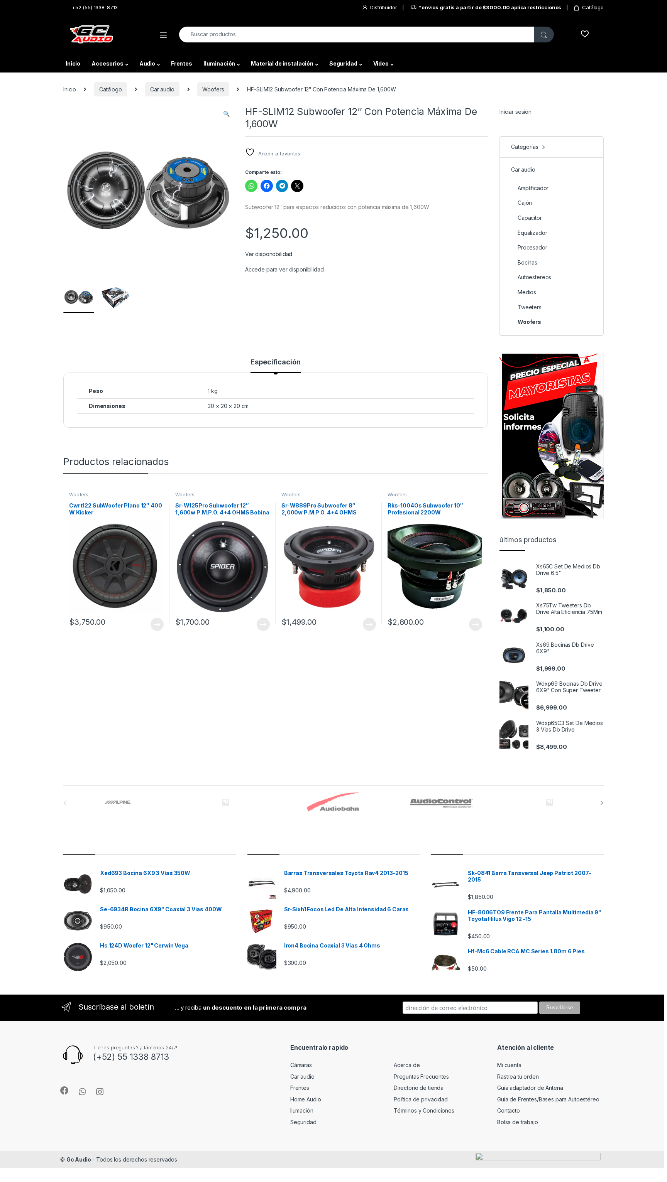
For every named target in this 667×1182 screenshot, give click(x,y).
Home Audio (305, 1099)
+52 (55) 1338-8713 (95, 7)
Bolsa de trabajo (517, 1122)
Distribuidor (383, 7)
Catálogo (593, 7)
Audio (147, 63)
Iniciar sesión (515, 111)
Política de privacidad (421, 1099)
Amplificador (533, 188)
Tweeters (530, 307)
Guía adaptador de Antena (530, 1087)
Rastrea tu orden (518, 1076)
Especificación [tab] (275, 362)
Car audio (162, 89)
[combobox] (356, 34)
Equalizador (532, 232)
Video (381, 63)
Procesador (532, 247)
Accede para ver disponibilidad (284, 269)
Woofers (213, 89)
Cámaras (301, 1065)
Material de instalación (282, 63)
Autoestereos (534, 277)
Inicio (73, 63)
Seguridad (343, 63)
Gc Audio (78, 1159)
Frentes (181, 63)
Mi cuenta (509, 1065)
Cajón (525, 202)
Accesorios (107, 63)
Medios (527, 292)
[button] (226, 113)
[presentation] (602, 803)
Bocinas (527, 262)
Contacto (508, 1110)
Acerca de (407, 1065)
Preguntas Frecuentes (421, 1076)
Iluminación (219, 63)
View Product (154, 624)
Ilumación (301, 1110)
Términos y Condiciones (424, 1110)
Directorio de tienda (419, 1087)
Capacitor (530, 217)
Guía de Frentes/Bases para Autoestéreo (548, 1099)
